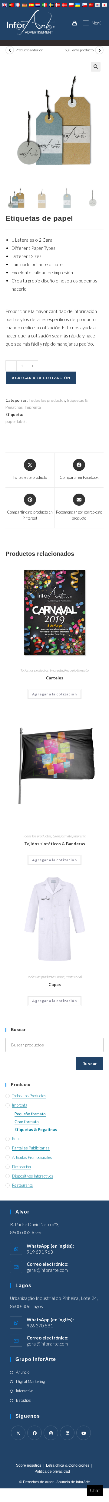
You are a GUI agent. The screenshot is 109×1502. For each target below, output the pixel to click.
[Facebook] (34, 1433)
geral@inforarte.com (47, 1270)
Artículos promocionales (32, 1157)
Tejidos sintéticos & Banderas (54, 843)
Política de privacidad (52, 1471)
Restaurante (22, 1185)
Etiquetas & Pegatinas (36, 1129)
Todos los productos (46, 400)
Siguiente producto (79, 50)
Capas (54, 984)
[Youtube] (83, 1433)
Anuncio (22, 1372)
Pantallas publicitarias (31, 1148)
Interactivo (24, 1390)
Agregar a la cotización (41, 378)
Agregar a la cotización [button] (54, 694)
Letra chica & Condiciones (67, 1465)
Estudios (23, 1400)
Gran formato (62, 836)
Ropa (60, 977)
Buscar (89, 1063)
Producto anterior (29, 50)
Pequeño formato (76, 670)
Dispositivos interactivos (32, 1176)
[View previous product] (9, 50)
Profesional (74, 977)
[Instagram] (51, 1433)
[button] (96, 67)
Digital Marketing (30, 1381)
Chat (95, 1490)
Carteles (54, 677)
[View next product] (99, 50)
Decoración (21, 1166)
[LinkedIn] (67, 1433)
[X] (18, 1433)
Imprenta (33, 407)
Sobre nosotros (28, 1465)
